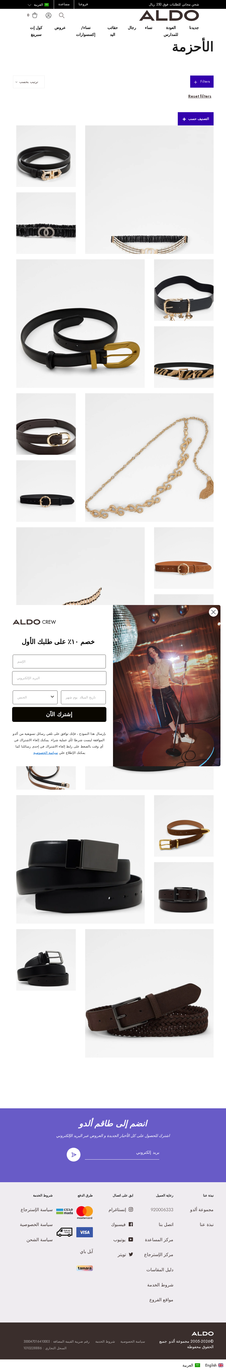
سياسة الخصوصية (45, 752)
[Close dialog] (213, 612)
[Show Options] (52, 697)
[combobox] (33, 697)
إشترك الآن (59, 714)
